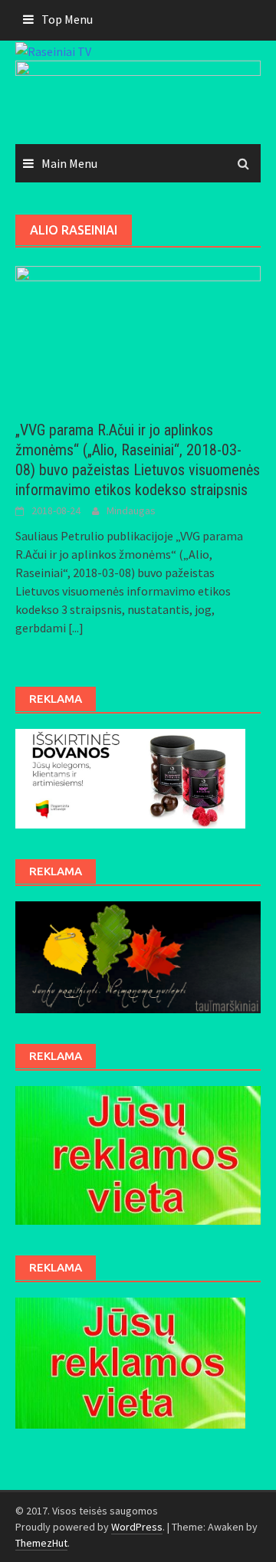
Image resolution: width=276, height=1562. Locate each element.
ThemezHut (41, 1543)
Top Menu (67, 19)
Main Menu (69, 163)
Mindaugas (131, 510)
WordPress (137, 1527)
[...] (76, 627)
